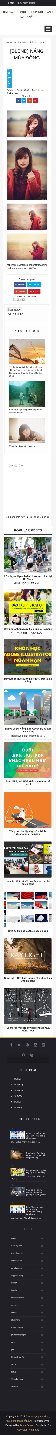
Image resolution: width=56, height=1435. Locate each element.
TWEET (35, 284)
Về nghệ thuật (17, 1379)
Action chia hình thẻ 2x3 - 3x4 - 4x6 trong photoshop (35, 1135)
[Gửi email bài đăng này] (14, 299)
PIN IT (36, 291)
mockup (14, 1305)
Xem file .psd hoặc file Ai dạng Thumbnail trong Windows (34, 1210)
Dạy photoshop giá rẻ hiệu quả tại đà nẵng (28, 629)
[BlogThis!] (17, 299)
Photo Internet (9, 78)
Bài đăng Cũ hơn (39, 517)
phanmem (15, 1320)
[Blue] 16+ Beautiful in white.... (23, 446)
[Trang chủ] (27, 517)
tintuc (13, 1372)
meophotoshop (17, 1298)
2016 (16, 1090)
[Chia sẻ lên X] (20, 299)
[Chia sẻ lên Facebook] (23, 299)
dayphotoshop (17, 1275)
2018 (16, 1079)
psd (12, 1349)
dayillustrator (16, 1268)
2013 (16, 1107)
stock (13, 1364)
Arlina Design (27, 1425)
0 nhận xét (12, 93)
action (13, 1238)
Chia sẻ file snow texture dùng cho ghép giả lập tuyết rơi (36, 1192)
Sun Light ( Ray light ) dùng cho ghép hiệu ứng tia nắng (36, 1155)
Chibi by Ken (16, 1246)
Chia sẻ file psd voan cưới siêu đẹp (28, 931)
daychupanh (16, 1261)
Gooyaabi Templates (28, 1430)
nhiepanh (15, 1312)
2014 (16, 1102)
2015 (16, 1096)
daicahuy (15, 314)
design (14, 1283)
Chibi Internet (17, 1253)
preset (14, 1342)
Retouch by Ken (18, 1357)
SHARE (21, 284)
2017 (16, 1085)
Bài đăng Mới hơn (15, 517)
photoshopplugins (18, 1335)
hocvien (14, 1290)
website (14, 1387)
